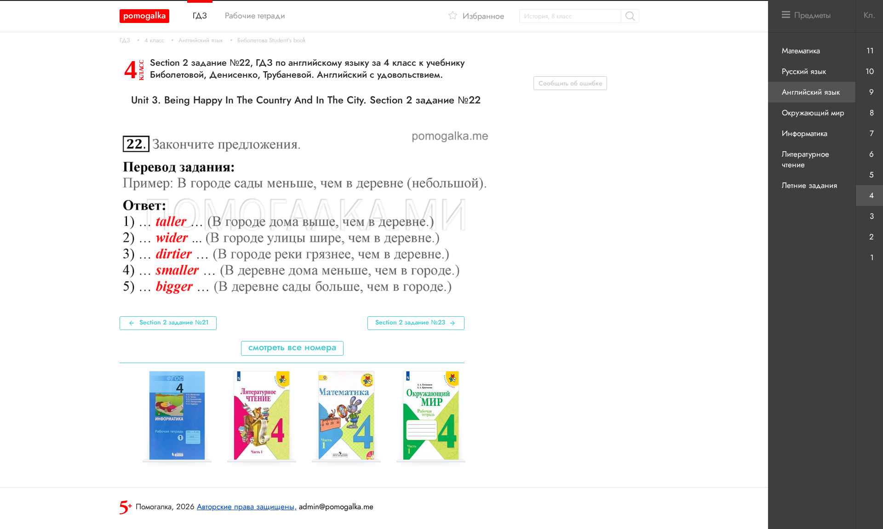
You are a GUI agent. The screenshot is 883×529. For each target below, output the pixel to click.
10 (870, 71)
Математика (801, 50)
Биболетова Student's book (271, 40)
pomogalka (144, 15)
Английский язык (200, 40)
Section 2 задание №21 (174, 322)
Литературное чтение (805, 159)
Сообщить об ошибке (570, 83)
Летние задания (809, 185)
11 (870, 50)
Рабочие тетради (255, 16)
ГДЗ (125, 40)
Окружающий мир (813, 112)
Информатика (804, 133)
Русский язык (804, 71)
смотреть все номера (292, 347)
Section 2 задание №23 (410, 322)
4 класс (154, 40)
